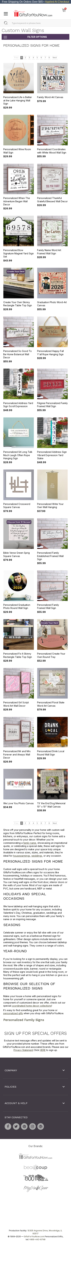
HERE (43, 1050)
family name (29, 842)
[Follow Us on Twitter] (16, 1126)
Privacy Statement (23, 1050)
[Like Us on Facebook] (8, 1126)
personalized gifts (13, 1013)
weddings (36, 855)
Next (55, 57)
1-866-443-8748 (37, 1239)
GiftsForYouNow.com (34, 1236)
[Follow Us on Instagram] (32, 1126)
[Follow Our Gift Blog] (40, 1126)
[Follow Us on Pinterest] (24, 1126)
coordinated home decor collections (32, 1005)
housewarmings (21, 855)
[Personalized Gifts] (32, 12)
